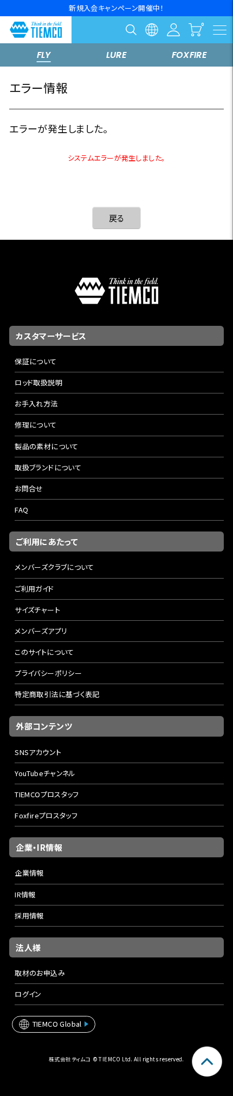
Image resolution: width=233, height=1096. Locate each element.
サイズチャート (37, 610)
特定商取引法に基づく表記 (57, 694)
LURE (116, 55)
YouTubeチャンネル (45, 773)
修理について (35, 424)
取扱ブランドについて (48, 467)
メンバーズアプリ (41, 631)
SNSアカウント (38, 752)
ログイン (28, 994)
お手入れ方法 (36, 403)
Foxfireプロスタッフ (46, 815)
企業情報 (29, 873)
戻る (117, 218)
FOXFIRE (190, 55)
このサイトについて (44, 652)
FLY (44, 55)
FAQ (21, 509)
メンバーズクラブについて (54, 567)
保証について (35, 361)
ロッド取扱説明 (38, 382)
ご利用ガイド (34, 588)
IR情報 (25, 894)
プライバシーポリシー (48, 673)
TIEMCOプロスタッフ (47, 794)
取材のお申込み (40, 973)
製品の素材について (47, 446)
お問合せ (29, 488)
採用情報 (29, 915)
